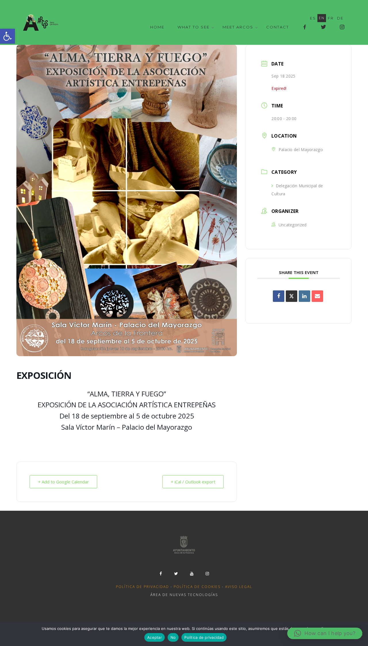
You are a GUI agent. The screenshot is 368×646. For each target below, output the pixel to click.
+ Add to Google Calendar (63, 482)
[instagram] (207, 573)
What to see (193, 27)
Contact (277, 27)
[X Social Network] (291, 296)
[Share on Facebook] (278, 296)
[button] (7, 36)
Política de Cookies (197, 586)
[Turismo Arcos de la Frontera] (41, 22)
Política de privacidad (142, 586)
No (173, 637)
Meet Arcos (238, 27)
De (340, 18)
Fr (331, 18)
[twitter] (176, 573)
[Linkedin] (304, 296)
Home (157, 27)
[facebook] (161, 573)
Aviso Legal (238, 586)
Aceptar (154, 637)
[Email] (317, 296)
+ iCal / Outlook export (193, 482)
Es (313, 18)
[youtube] (192, 573)
